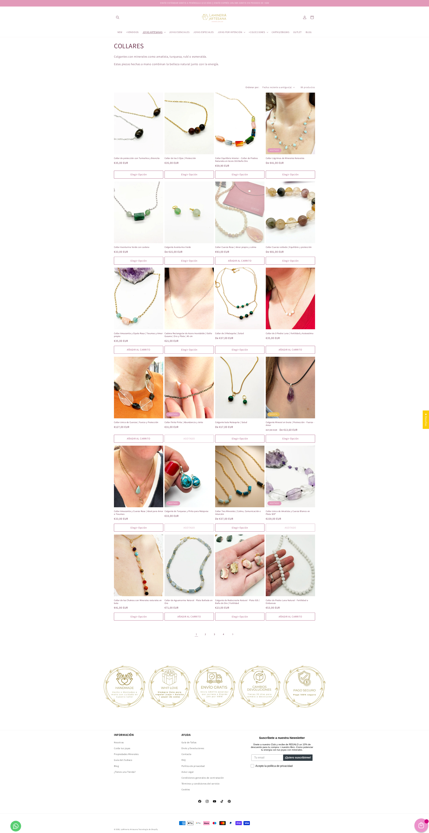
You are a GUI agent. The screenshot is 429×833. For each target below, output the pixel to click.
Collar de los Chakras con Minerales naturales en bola (138, 602)
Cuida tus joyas (122, 748)
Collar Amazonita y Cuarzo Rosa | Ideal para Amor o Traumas (138, 512)
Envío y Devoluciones (192, 748)
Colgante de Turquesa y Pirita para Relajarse (186, 511)
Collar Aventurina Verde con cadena (131, 247)
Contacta (186, 754)
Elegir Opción (139, 174)
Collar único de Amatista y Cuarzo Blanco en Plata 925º (288, 512)
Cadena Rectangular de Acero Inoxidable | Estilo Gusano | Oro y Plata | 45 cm (188, 335)
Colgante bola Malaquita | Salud (231, 422)
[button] (117, 17)
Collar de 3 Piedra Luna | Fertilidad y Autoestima (289, 333)
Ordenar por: (252, 87)
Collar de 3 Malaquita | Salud (229, 333)
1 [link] (196, 634)
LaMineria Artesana (129, 829)
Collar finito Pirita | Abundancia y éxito (184, 422)
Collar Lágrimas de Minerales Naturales (285, 158)
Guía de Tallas (189, 742)
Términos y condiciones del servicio (200, 783)
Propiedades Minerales (126, 754)
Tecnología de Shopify (148, 829)
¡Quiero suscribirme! (298, 757)
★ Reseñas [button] (426, 419)
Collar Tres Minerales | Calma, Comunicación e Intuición (238, 512)
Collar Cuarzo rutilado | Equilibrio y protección (289, 247)
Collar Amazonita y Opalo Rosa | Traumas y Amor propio (138, 335)
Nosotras (119, 742)
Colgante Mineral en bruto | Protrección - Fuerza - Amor (290, 424)
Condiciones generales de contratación (202, 777)
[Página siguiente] (232, 634)
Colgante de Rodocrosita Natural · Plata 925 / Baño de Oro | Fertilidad (237, 602)
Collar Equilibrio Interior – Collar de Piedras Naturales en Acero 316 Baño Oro (236, 159)
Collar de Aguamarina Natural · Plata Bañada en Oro (189, 602)
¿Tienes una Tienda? (125, 771)
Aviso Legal (187, 771)
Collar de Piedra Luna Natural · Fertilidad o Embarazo (287, 602)
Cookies (185, 789)
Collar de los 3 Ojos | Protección (180, 158)
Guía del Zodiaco (123, 759)
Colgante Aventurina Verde (178, 247)
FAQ (183, 759)
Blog (116, 766)
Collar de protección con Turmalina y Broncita (137, 158)
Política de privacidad (193, 766)
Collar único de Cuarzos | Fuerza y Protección (136, 422)
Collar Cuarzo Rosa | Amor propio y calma (235, 247)
